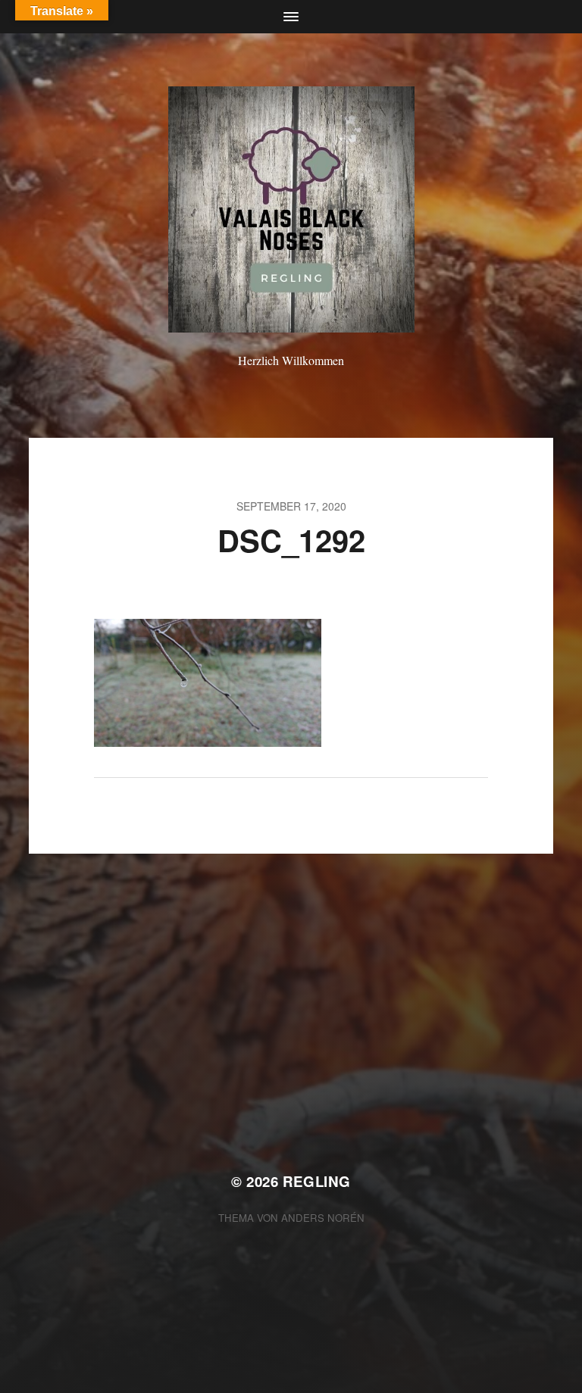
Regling (317, 1181)
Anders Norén (323, 1217)
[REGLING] (291, 209)
